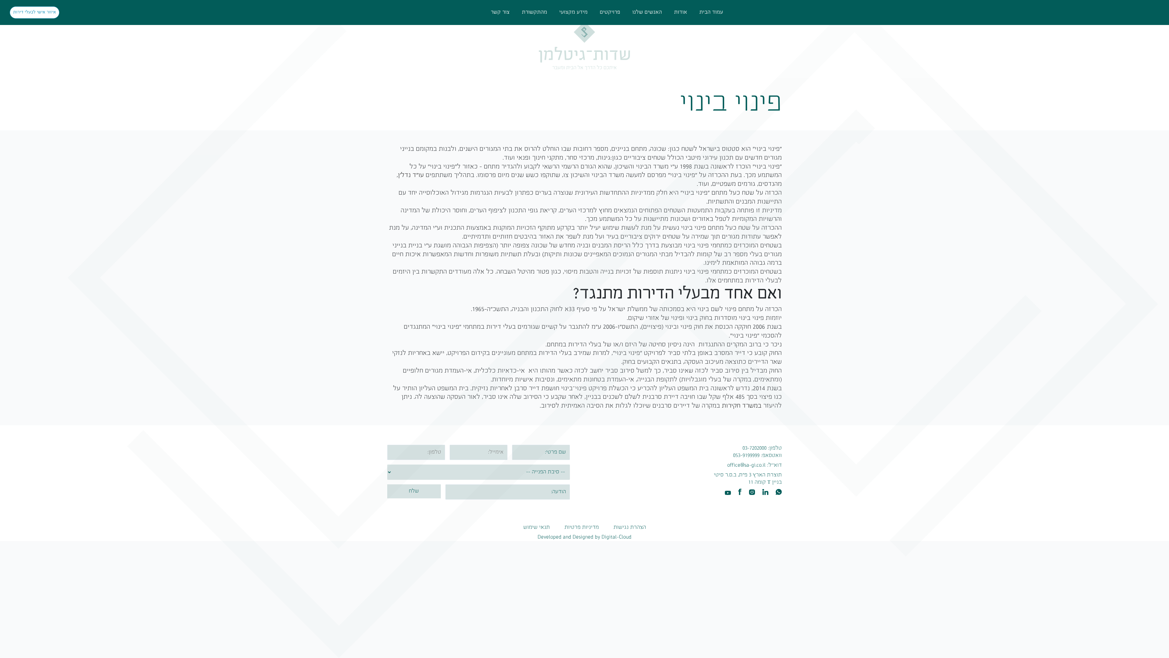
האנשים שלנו (647, 12)
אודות (680, 12)
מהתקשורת (534, 12)
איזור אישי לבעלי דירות (34, 12)
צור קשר (500, 12)
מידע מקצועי (573, 12)
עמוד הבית (711, 12)
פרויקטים (610, 12)
